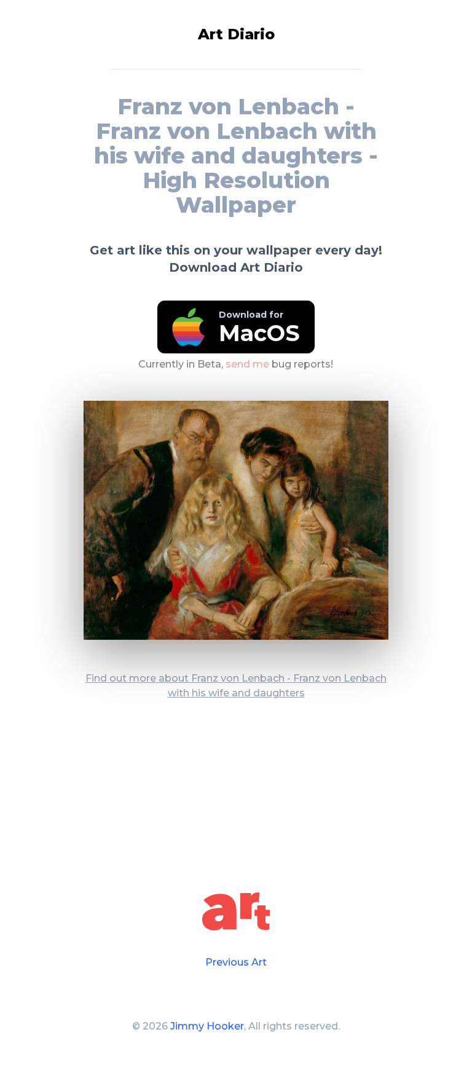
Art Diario (236, 34)
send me (247, 364)
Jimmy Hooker (207, 1026)
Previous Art (236, 962)
